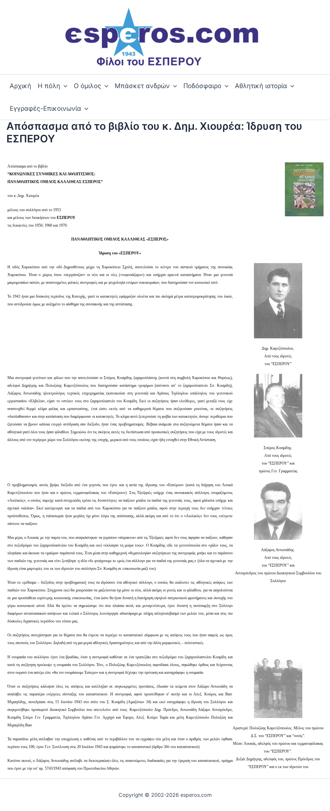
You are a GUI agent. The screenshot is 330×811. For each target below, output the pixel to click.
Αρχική (20, 86)
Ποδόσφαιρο (202, 86)
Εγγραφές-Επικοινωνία (45, 108)
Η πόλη (49, 86)
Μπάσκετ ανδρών (142, 86)
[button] (63, 86)
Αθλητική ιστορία (261, 86)
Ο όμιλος (87, 86)
